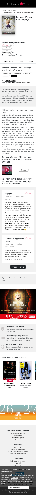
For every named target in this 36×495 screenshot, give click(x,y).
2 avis (12, 45)
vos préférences (13, 479)
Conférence (27, 73)
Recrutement (18, 436)
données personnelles (20, 451)
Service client (18, 447)
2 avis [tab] (20, 61)
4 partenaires (14, 478)
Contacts (18, 440)
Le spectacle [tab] (8, 61)
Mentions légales (18, 438)
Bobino (4, 52)
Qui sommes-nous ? (18, 433)
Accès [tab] (31, 61)
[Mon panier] (33, 3)
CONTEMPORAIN (6, 73)
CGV (9, 451)
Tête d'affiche (18, 73)
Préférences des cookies (18, 454)
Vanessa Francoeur (23, 83)
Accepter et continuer (18, 487)
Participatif (5, 76)
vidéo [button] (24, 170)
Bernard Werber (10, 81)
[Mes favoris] (29, 3)
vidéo (8, 47)
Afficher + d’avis (18, 267)
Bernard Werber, (11, 83)
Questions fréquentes (18, 449)
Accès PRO (18, 465)
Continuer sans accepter (18, 492)
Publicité (18, 463)
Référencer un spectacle (18, 461)
